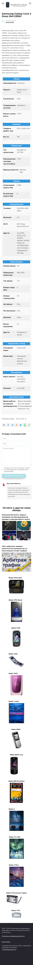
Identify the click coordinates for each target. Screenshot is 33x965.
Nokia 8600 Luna (16, 755)
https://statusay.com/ (9, 949)
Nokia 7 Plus (14, 865)
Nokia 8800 (15, 729)
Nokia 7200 (13, 654)
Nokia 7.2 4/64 (14, 837)
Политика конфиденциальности (13, 936)
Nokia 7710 (15, 910)
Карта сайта (6, 942)
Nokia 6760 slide (15, 578)
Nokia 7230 (15, 628)
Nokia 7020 (13, 673)
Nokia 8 (12, 809)
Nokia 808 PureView (16, 781)
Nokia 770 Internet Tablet (16, 893)
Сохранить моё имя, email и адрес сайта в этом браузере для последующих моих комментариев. (17, 469)
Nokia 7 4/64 (14, 701)
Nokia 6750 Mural (15, 600)
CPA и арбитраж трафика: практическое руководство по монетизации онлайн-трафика (14, 549)
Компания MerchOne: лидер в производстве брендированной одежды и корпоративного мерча (16, 517)
